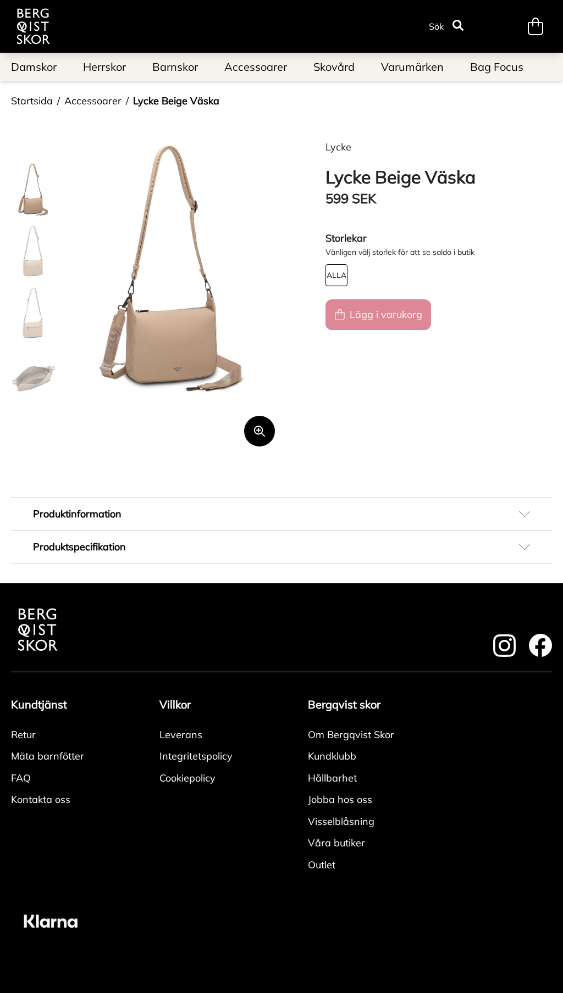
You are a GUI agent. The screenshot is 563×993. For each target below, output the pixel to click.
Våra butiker (336, 842)
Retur (23, 734)
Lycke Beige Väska (176, 100)
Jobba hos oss (340, 799)
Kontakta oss (40, 799)
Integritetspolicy (196, 756)
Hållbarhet (332, 778)
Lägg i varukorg (386, 314)
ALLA (336, 275)
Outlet (321, 864)
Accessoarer (93, 100)
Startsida (32, 100)
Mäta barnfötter (47, 756)
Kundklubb (332, 756)
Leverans (180, 734)
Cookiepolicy (187, 778)
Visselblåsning (341, 821)
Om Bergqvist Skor (351, 734)
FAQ (21, 778)
